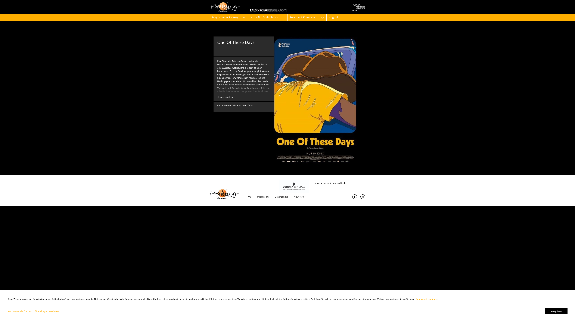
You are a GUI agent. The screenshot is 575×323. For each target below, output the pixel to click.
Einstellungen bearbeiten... (48, 311)
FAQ (249, 196)
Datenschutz (281, 196)
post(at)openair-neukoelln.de (330, 183)
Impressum (263, 196)
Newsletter (299, 196)
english (334, 17)
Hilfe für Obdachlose (264, 17)
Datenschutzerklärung (426, 299)
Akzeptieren (556, 311)
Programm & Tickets (225, 17)
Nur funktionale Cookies (19, 311)
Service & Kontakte (302, 17)
